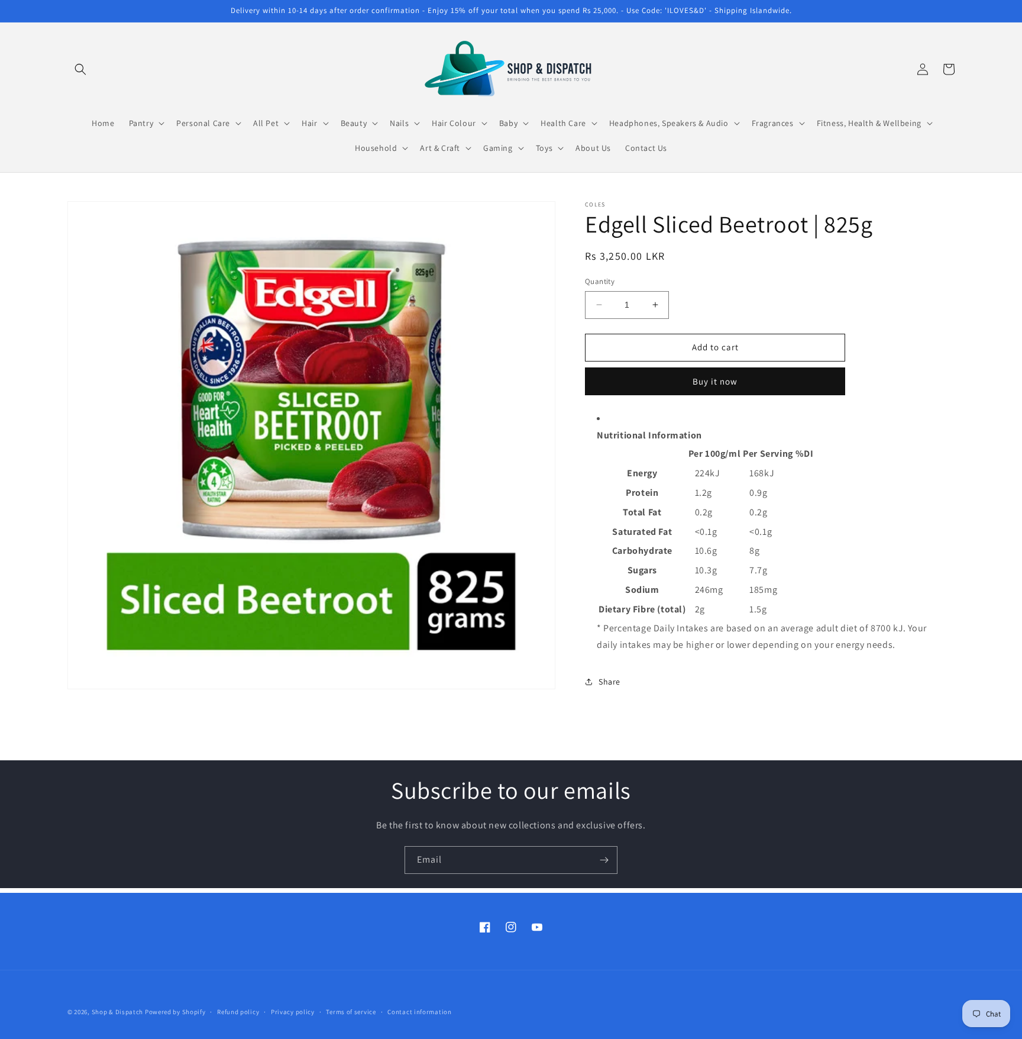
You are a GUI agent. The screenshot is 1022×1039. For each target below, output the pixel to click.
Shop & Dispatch (118, 1012)
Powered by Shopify (175, 1012)
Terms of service (351, 1012)
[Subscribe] (604, 860)
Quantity (600, 281)
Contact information (419, 1012)
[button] (80, 69)
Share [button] (609, 681)
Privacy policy (293, 1012)
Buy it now (715, 381)
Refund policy (238, 1012)
